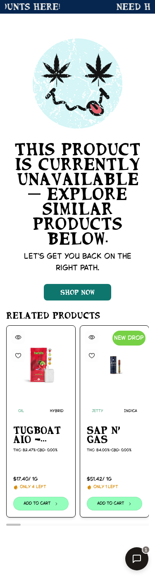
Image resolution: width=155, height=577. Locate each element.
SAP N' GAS (103, 434)
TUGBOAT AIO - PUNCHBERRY (41, 435)
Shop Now (77, 292)
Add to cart (37, 503)
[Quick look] (18, 337)
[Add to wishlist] (18, 355)
